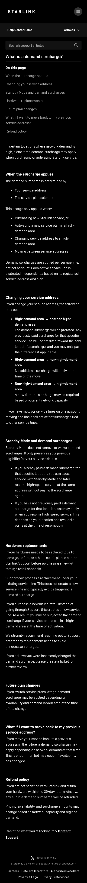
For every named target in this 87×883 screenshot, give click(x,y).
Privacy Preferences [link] (55, 877)
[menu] (78, 11)
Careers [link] (13, 871)
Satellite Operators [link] (35, 871)
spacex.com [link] (69, 863)
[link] (21, 11)
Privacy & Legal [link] (28, 877)
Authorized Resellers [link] (65, 871)
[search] (76, 45)
